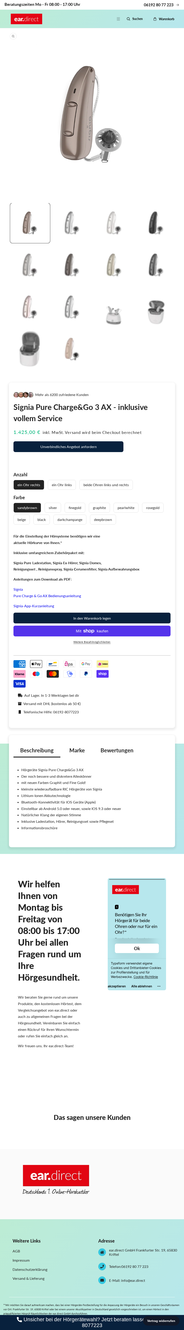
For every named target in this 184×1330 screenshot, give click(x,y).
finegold (75, 507)
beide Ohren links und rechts (106, 485)
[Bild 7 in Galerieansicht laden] (114, 265)
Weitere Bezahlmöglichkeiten (92, 642)
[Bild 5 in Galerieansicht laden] (30, 265)
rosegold (153, 507)
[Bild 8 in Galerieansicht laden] (156, 265)
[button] (120, 19)
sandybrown (27, 507)
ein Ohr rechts (29, 485)
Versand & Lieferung (28, 1278)
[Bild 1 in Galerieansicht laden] (30, 223)
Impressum (21, 1260)
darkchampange (69, 519)
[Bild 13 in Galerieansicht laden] (30, 349)
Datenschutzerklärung (30, 1269)
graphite (99, 507)
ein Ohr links (62, 485)
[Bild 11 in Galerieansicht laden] (114, 307)
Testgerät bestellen (68, 461)
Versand (73, 432)
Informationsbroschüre (39, 828)
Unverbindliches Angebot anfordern (68, 446)
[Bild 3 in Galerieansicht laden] (114, 223)
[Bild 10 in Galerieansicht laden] (72, 307)
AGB (16, 1251)
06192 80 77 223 (134, 1266)
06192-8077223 (66, 712)
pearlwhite (126, 507)
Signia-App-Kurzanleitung (33, 606)
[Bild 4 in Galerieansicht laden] (156, 223)
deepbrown (103, 519)
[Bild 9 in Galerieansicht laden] (30, 307)
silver (53, 507)
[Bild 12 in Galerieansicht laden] (156, 307)
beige (22, 519)
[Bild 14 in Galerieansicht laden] (72, 349)
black (41, 519)
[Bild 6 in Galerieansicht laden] (72, 265)
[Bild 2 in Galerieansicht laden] (72, 223)
